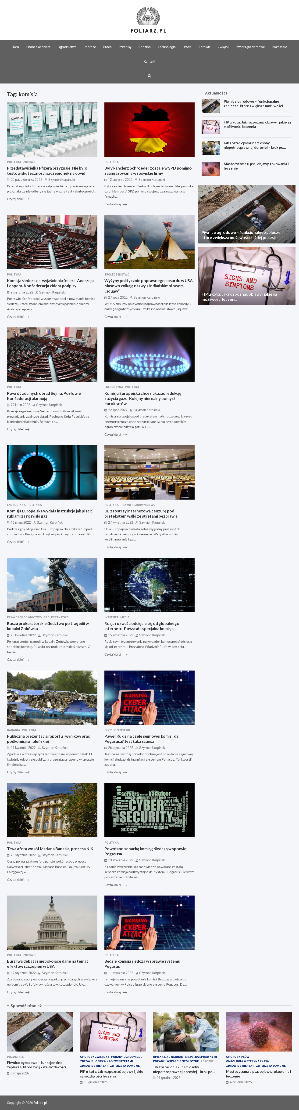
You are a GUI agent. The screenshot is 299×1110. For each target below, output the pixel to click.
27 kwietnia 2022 (120, 522)
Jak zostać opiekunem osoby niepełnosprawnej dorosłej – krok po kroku (253, 147)
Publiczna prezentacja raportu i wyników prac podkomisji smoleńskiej (48, 739)
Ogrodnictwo (67, 47)
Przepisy (125, 47)
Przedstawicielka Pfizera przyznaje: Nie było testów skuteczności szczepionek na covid (47, 171)
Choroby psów (237, 1057)
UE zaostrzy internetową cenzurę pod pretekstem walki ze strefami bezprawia (141, 513)
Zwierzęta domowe (250, 47)
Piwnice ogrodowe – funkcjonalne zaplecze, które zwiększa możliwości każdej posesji (253, 105)
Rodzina (145, 47)
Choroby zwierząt (94, 1057)
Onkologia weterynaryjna (247, 1061)
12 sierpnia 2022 (120, 179)
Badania (13, 730)
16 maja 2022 (21, 522)
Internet (111, 617)
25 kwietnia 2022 (23, 635)
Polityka (14, 162)
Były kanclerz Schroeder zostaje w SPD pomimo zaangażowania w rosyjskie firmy (148, 171)
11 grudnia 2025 (169, 1078)
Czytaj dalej (15, 199)
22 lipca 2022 (20, 405)
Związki (223, 47)
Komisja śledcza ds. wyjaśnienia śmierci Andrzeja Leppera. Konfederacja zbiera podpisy (50, 283)
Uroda (187, 47)
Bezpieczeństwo (117, 730)
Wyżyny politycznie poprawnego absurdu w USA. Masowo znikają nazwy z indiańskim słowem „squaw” (149, 285)
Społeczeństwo (116, 274)
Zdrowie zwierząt (94, 1065)
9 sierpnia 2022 (22, 292)
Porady (159, 1061)
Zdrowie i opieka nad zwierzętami (106, 1061)
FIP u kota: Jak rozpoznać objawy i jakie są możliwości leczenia (111, 1073)
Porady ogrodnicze (126, 1057)
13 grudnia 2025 (96, 1082)
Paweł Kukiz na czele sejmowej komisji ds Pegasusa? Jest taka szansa (141, 739)
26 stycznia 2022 (120, 748)
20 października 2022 (26, 179)
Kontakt (149, 61)
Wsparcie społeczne (183, 1061)
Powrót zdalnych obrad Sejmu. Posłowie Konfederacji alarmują (44, 396)
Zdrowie (205, 47)
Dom (15, 47)
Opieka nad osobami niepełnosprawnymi (185, 1057)
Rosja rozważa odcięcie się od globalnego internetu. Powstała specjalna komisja (141, 626)
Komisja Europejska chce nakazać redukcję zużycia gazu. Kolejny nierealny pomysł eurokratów (142, 398)
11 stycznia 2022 (120, 973)
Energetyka (113, 387)
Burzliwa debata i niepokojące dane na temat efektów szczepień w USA (47, 964)
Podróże (90, 47)
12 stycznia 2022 (23, 973)
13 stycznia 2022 (120, 860)
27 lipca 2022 (118, 297)
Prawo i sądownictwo (138, 505)
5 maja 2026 (20, 1073)
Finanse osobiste (38, 47)
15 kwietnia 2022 (120, 635)
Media (124, 617)
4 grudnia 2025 (241, 1082)
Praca (107, 47)
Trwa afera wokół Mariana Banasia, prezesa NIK (50, 848)
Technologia (167, 47)
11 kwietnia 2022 (23, 748)
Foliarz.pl (40, 1103)
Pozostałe (279, 47)
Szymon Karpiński (61, 179)
